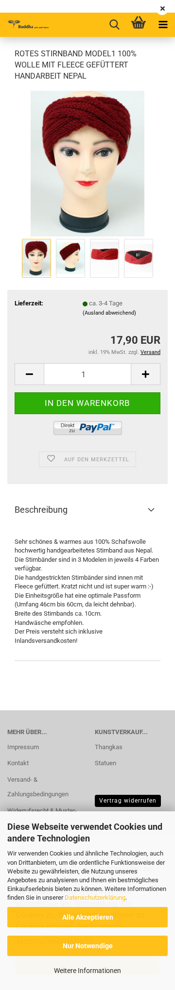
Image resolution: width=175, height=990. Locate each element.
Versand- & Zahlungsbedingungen (38, 787)
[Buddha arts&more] (24, 25)
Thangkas (108, 747)
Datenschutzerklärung (95, 897)
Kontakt (18, 763)
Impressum (23, 747)
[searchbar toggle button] (114, 25)
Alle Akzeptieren (87, 917)
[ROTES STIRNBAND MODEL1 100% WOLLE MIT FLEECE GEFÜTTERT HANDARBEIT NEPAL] (87, 163)
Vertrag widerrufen (128, 800)
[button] (29, 374)
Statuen (105, 763)
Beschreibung (41, 509)
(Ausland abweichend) (109, 313)
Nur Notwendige (88, 946)
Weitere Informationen (87, 970)
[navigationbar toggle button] (163, 25)
